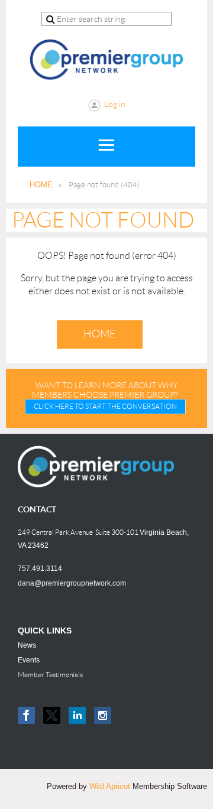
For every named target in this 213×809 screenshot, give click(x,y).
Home (99, 334)
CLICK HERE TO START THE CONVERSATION (105, 406)
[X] (51, 715)
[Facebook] (26, 715)
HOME (41, 184)
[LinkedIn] (77, 715)
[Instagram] (102, 715)
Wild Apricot (109, 786)
